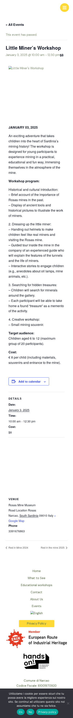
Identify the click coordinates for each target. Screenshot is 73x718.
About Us (36, 599)
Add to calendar (29, 381)
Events (36, 606)
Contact (36, 592)
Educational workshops (36, 585)
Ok (21, 712)
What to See (36, 578)
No (30, 712)
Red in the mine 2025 (53, 547)
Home (36, 571)
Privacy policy (47, 712)
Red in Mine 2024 (18, 547)
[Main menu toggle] (64, 7)
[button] (36, 623)
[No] (68, 703)
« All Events (15, 24)
